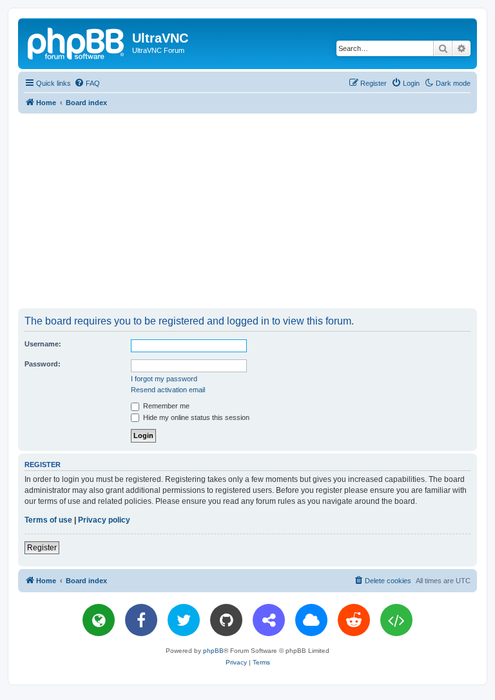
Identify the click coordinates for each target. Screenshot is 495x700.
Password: (42, 364)
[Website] (98, 620)
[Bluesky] (311, 620)
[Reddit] (354, 620)
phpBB (213, 650)
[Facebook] (141, 620)
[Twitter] (184, 620)
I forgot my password (164, 379)
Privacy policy (104, 520)
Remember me (165, 406)
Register (42, 547)
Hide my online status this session (195, 417)
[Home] (76, 42)
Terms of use (48, 520)
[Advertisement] (256, 210)
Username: (42, 344)
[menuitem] (87, 83)
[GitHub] (226, 620)
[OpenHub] (396, 620)
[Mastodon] (269, 620)
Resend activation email (168, 390)
